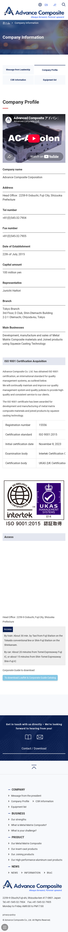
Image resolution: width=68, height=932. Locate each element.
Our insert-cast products (24, 849)
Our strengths (18, 819)
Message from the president (26, 795)
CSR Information (18, 80)
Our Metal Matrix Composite (26, 843)
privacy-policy (9, 915)
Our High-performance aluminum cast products (36, 859)
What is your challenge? (24, 830)
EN (46, 4)
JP (54, 4)
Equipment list (49, 80)
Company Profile (50, 70)
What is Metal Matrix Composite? (29, 825)
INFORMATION (32, 872)
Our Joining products (22, 854)
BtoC (49, 872)
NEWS (15, 866)
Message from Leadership (18, 69)
